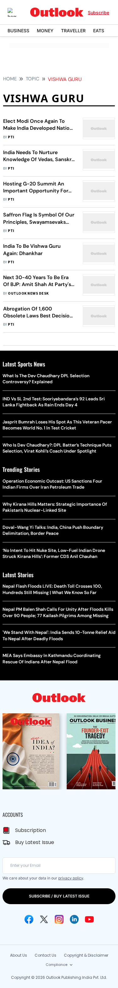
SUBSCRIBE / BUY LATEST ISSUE (59, 896)
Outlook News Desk (28, 293)
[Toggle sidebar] (17, 12)
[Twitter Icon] (44, 919)
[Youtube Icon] (89, 919)
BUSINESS (18, 30)
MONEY (45, 30)
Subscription (30, 830)
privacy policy (70, 878)
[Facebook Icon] (29, 919)
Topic (32, 79)
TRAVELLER (73, 30)
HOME (10, 79)
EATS (98, 30)
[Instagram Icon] (59, 919)
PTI (11, 137)
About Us (18, 955)
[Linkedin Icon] (74, 919)
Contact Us (45, 955)
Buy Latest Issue (34, 842)
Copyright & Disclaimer (86, 955)
